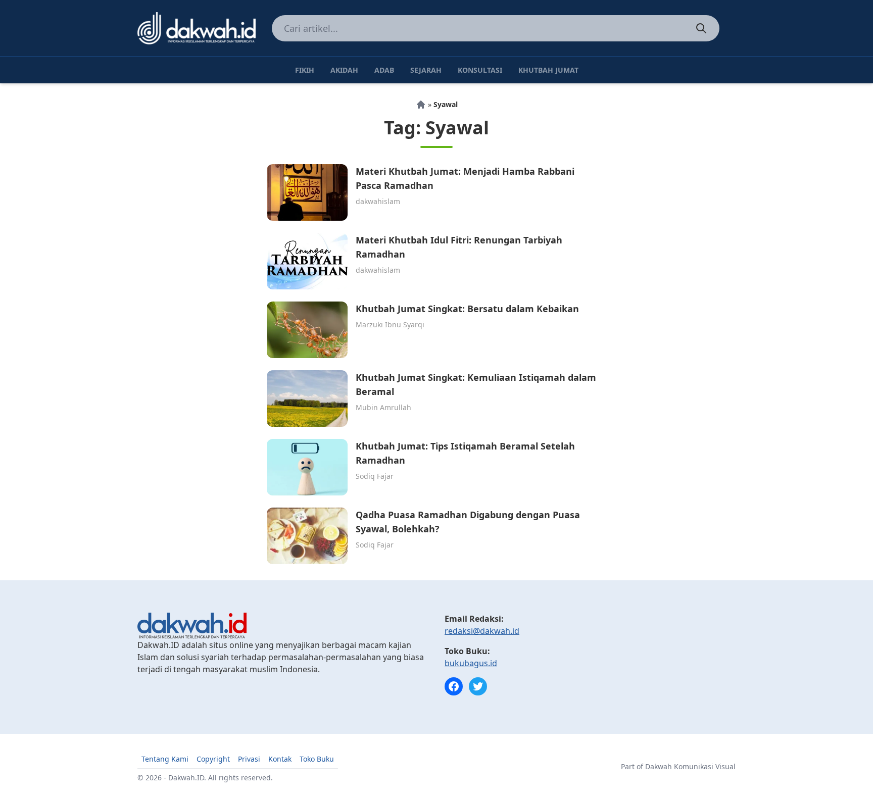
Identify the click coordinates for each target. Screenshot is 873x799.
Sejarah (426, 70)
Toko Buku (317, 759)
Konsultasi (480, 70)
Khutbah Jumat (548, 70)
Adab (384, 70)
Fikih (304, 70)
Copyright (213, 759)
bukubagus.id (471, 663)
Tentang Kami (164, 759)
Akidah (344, 70)
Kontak (280, 759)
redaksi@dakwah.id (482, 630)
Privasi (249, 759)
